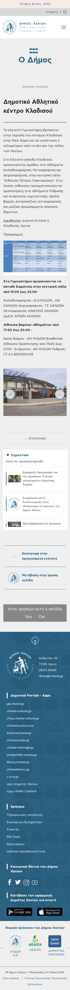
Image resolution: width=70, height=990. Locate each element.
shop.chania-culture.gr (23, 718)
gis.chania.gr (15, 703)
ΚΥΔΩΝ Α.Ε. (34, 953)
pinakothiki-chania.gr (22, 754)
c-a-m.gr (13, 776)
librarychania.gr (18, 762)
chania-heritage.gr (20, 747)
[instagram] (26, 883)
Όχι (42, 617)
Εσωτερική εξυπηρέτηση (24, 822)
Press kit (13, 829)
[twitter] (18, 883)
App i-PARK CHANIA (22, 791)
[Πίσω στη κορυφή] (35, 640)
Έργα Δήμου (15, 844)
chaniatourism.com (20, 725)
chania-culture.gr (19, 711)
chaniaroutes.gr (18, 740)
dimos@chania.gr (51, 676)
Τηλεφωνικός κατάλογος (25, 814)
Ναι (28, 617)
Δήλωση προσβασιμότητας (26, 851)
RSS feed (13, 836)
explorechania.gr (19, 733)
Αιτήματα (52, 12)
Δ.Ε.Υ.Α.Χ (15, 950)
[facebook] (9, 883)
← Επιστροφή (35, 438)
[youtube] (35, 883)
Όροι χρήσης (11, 978)
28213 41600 (47, 670)
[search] (65, 12)
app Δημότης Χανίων (22, 784)
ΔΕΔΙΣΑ (54, 949)
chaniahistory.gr (18, 769)
